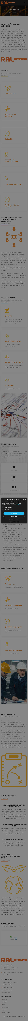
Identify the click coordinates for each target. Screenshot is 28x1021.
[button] (3, 507)
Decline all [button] (14, 516)
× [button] (25, 499)
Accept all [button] (14, 513)
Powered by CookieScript (14, 521)
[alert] (14, 510)
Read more (19, 504)
